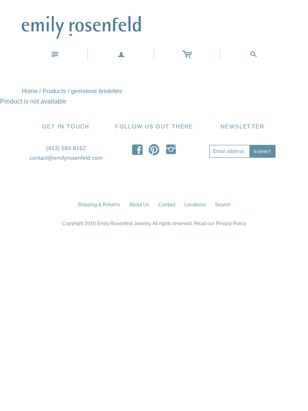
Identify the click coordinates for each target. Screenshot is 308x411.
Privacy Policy (231, 223)
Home (30, 90)
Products (54, 90)
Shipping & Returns (98, 205)
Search (223, 205)
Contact (166, 205)
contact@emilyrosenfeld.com (66, 158)
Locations (195, 205)
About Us (139, 205)
